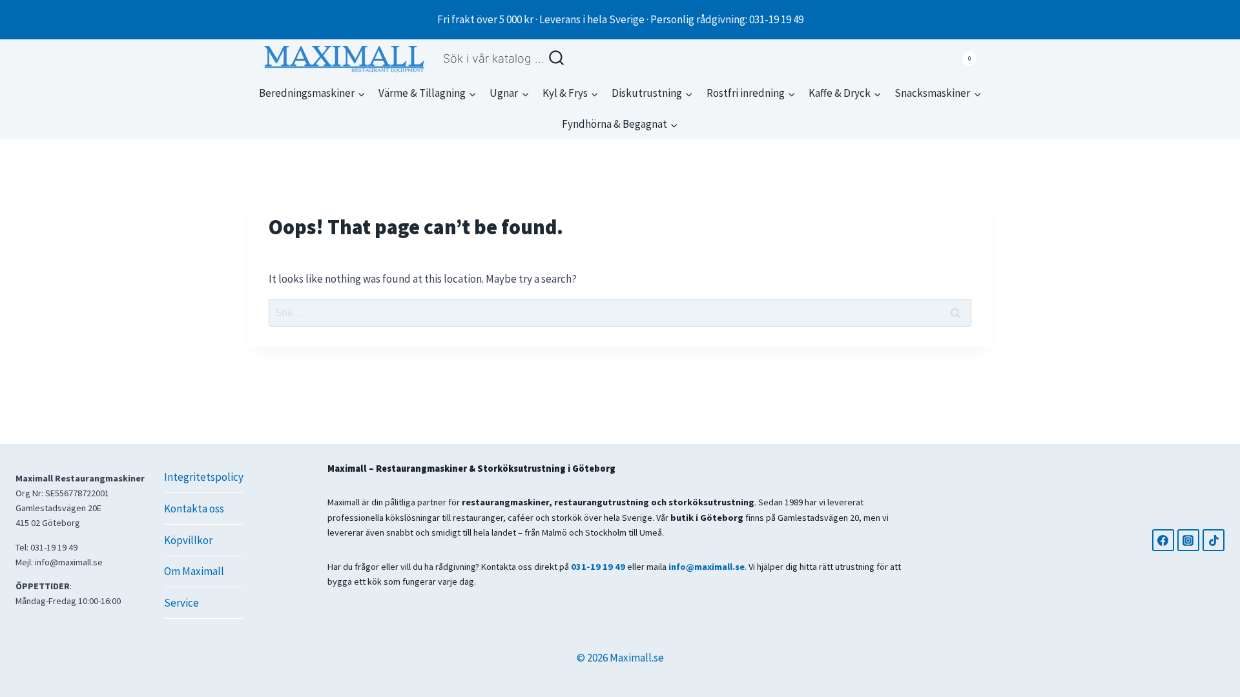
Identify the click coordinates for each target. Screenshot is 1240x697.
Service (181, 603)
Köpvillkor (188, 540)
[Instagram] (1188, 540)
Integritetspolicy (203, 477)
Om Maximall (194, 571)
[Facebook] (1163, 540)
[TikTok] (1213, 540)
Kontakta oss (194, 508)
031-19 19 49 (598, 566)
